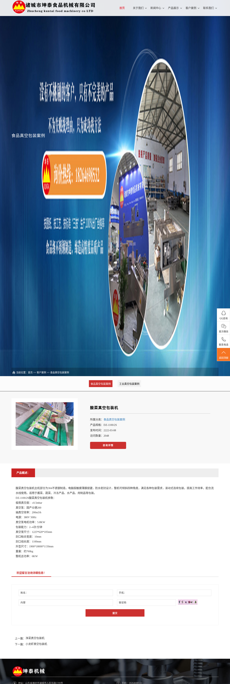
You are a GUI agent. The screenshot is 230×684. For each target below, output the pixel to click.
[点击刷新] (188, 602)
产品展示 (173, 8)
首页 (122, 8)
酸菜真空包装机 (104, 408)
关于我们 (138, 8)
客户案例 (191, 8)
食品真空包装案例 (59, 372)
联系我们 (208, 8)
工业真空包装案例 (129, 384)
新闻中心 (155, 8)
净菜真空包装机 (35, 638)
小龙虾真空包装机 (36, 644)
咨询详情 (108, 445)
